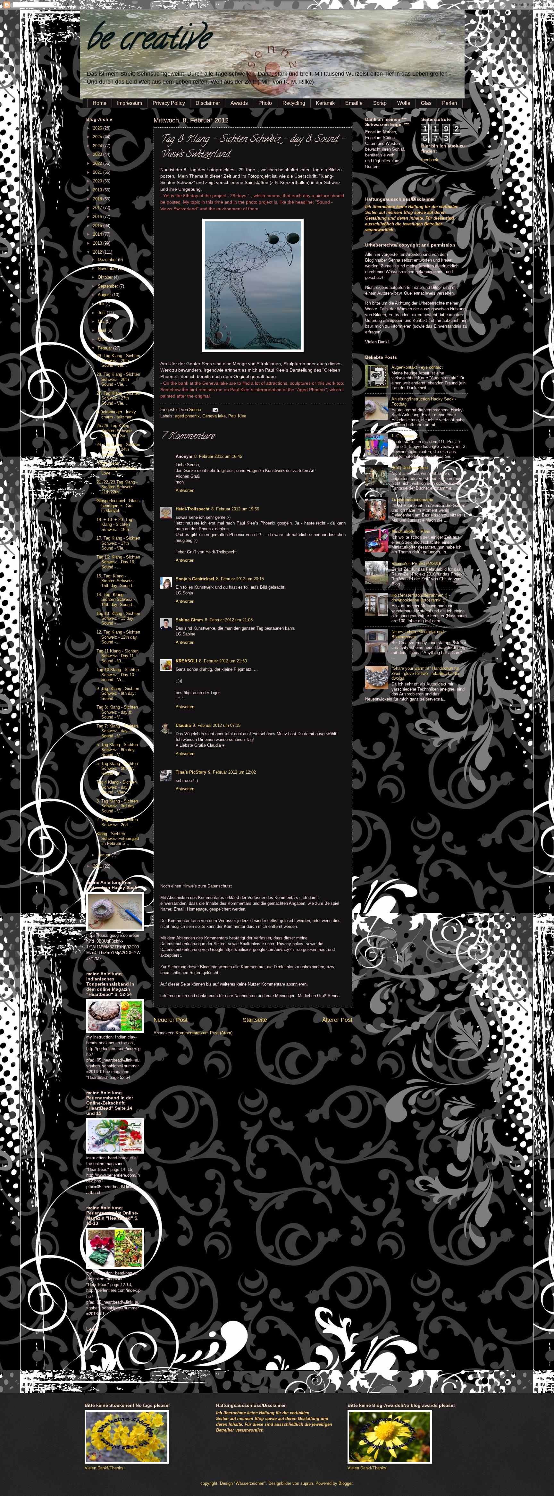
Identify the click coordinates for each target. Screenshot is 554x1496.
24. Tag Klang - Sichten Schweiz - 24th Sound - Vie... (118, 449)
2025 (98, 136)
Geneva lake (214, 416)
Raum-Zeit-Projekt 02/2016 (416, 563)
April (102, 330)
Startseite (255, 1020)
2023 (98, 154)
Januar (105, 855)
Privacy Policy (169, 103)
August (105, 294)
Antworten (185, 490)
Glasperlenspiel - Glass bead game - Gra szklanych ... (118, 505)
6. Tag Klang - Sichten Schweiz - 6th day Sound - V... (117, 749)
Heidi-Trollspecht (192, 509)
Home (99, 103)
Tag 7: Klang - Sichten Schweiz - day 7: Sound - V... (117, 731)
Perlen (449, 103)
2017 (98, 207)
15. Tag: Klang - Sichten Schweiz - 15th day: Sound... (116, 581)
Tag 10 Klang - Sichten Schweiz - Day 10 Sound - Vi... (118, 674)
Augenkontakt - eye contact (417, 367)
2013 (98, 243)
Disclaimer (208, 103)
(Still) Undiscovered (409, 467)
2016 (98, 216)
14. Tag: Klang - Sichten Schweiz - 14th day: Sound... (116, 599)
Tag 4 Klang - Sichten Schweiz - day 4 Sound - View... (117, 787)
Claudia (183, 725)
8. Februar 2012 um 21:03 (229, 620)
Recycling (293, 103)
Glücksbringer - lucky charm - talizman (116, 414)
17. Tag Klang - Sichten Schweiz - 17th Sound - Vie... (118, 543)
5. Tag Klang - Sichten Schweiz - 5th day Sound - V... (117, 768)
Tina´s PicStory (191, 772)
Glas (426, 103)
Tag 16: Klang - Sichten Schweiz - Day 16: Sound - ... (118, 562)
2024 (98, 145)
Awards (239, 103)
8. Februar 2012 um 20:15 (240, 578)
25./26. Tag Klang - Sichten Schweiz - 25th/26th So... (116, 430)
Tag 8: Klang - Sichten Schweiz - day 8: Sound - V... (117, 712)
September (108, 286)
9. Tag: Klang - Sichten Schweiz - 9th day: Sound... (118, 693)
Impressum (129, 103)
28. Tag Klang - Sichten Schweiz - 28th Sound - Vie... (118, 379)
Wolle (403, 103)
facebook (429, 159)
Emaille (354, 103)
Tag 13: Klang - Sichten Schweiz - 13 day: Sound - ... (118, 618)
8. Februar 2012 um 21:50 (223, 661)
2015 (98, 225)
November (108, 268)
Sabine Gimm (189, 620)
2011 (98, 866)
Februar (105, 348)
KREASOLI (186, 661)
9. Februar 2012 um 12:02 (232, 772)
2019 (98, 190)
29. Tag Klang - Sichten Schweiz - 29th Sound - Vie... (118, 360)
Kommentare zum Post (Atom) (204, 1032)
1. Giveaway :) (404, 435)
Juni (102, 312)
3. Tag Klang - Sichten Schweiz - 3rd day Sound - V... (117, 806)
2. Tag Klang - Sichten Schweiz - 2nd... (117, 822)
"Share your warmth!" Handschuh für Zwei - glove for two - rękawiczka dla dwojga (425, 673)
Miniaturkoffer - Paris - (412, 531)
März (103, 339)
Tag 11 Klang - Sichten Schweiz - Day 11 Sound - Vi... (117, 656)
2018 (98, 199)
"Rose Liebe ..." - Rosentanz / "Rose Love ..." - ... (116, 468)
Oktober (106, 277)
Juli (101, 303)
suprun (306, 1483)
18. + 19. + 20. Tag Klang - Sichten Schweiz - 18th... (115, 524)
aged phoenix (187, 416)
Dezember (108, 259)
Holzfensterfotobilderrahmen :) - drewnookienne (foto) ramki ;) (420, 597)
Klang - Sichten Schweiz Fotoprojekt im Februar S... (118, 838)
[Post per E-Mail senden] (214, 409)
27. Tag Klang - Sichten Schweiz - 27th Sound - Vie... (118, 398)
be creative (147, 41)
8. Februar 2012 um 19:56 (235, 509)
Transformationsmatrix (412, 499)
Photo (265, 103)
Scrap (380, 103)
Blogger (345, 1483)
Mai (102, 321)
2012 (98, 252)
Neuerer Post (171, 1020)
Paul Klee (237, 416)
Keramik (325, 103)
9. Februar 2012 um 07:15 (216, 725)
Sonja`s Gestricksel (195, 578)
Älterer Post (337, 1020)
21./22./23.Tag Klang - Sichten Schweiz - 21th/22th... (117, 487)
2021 (98, 172)
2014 (98, 234)
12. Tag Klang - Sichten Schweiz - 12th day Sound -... (118, 637)
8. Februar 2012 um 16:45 (218, 456)
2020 (98, 181)
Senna (195, 409)
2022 (98, 163)
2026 (98, 128)
